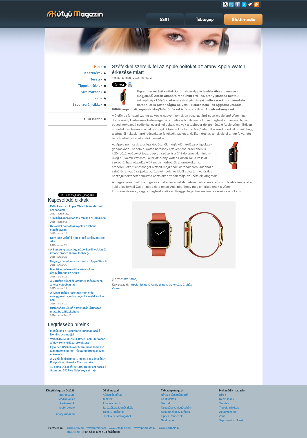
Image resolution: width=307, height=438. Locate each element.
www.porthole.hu (169, 428)
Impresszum (67, 394)
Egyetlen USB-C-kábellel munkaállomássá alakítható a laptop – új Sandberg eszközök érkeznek (77, 351)
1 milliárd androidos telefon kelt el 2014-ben (78, 218)
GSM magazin (111, 390)
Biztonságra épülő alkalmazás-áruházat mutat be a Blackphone (75, 309)
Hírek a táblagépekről (174, 394)
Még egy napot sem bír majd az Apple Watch (78, 261)
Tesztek (96, 79)
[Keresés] (225, 4)
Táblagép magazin (172, 390)
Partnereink (67, 403)
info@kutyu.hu (65, 414)
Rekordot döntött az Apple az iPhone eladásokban (73, 228)
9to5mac (130, 279)
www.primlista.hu (145, 428)
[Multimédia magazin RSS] (256, 4)
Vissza (116, 288)
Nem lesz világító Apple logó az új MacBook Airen (77, 239)
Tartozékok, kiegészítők (118, 407)
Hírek (98, 67)
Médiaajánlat (66, 399)
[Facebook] (237, 4)
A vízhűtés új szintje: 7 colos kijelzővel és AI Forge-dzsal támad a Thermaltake (78, 360)
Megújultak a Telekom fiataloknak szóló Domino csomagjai (75, 332)
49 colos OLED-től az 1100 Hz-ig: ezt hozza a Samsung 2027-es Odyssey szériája (78, 368)
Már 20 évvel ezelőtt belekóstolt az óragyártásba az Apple (72, 271)
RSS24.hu (73, 432)
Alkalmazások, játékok (175, 411)
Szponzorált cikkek (87, 104)
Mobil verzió (67, 407)
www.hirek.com (96, 428)
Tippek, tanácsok (114, 411)
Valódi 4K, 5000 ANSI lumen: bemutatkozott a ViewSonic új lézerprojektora (77, 340)
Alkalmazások (91, 92)
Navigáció (167, 420)
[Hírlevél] (231, 4)
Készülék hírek (112, 394)
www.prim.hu (75, 428)
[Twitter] (244, 4)
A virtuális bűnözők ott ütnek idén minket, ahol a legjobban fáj (76, 282)
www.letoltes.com (120, 428)
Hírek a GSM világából (117, 416)
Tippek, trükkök (90, 85)
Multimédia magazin (232, 390)
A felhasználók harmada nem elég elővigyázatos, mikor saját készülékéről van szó (78, 296)
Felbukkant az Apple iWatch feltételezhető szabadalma (76, 208)
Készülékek (93, 73)
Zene (98, 98)
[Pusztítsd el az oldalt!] (250, 4)
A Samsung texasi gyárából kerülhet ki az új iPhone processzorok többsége (78, 251)
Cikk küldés (93, 119)
